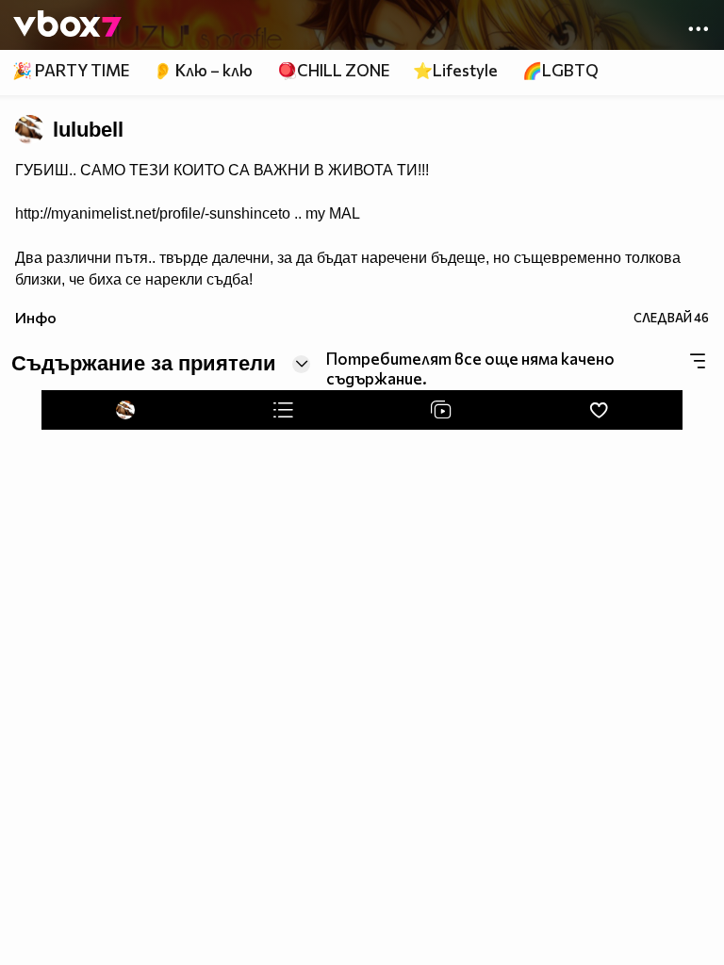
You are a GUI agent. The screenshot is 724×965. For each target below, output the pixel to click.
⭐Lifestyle (455, 70)
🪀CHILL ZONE (333, 70)
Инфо (36, 317)
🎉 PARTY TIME (70, 70)
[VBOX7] (67, 25)
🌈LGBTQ (560, 70)
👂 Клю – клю (203, 70)
